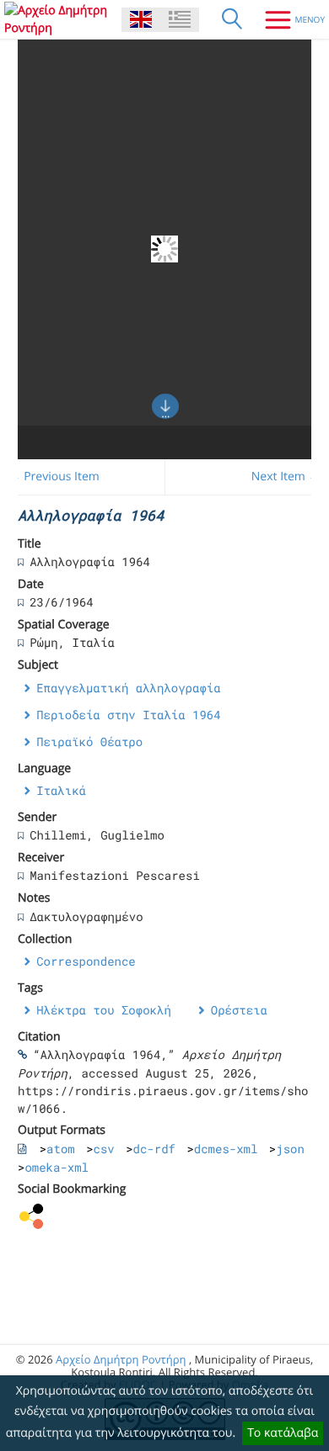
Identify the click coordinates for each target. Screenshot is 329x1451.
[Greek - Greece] (180, 20)
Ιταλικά (61, 790)
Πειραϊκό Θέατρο (89, 741)
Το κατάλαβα (282, 1433)
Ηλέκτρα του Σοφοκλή (103, 1010)
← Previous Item (54, 477)
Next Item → (286, 477)
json (290, 1149)
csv (104, 1149)
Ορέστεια (239, 1010)
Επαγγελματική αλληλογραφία (128, 688)
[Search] (232, 19)
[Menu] (288, 19)
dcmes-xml (226, 1149)
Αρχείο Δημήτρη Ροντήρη (121, 1359)
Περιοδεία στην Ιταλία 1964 (128, 715)
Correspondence (86, 961)
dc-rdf (154, 1149)
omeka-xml (56, 1167)
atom (60, 1149)
